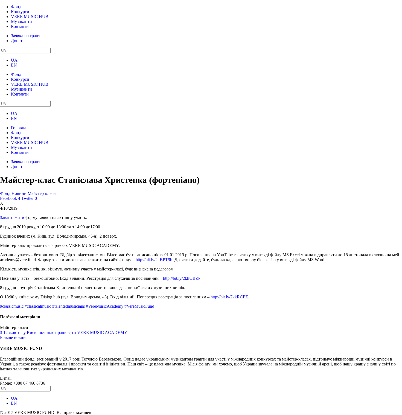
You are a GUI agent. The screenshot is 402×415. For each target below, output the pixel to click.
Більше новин (13, 337)
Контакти (20, 26)
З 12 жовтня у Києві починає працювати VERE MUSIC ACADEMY (63, 332)
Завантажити (12, 217)
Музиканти (21, 21)
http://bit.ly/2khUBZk (181, 278)
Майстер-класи (42, 193)
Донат (16, 40)
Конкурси (20, 11)
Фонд (16, 6)
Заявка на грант (25, 35)
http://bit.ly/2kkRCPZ (229, 297)
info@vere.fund (27, 378)
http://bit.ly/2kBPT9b (154, 259)
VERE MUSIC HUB (29, 16)
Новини (19, 193)
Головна (18, 127)
